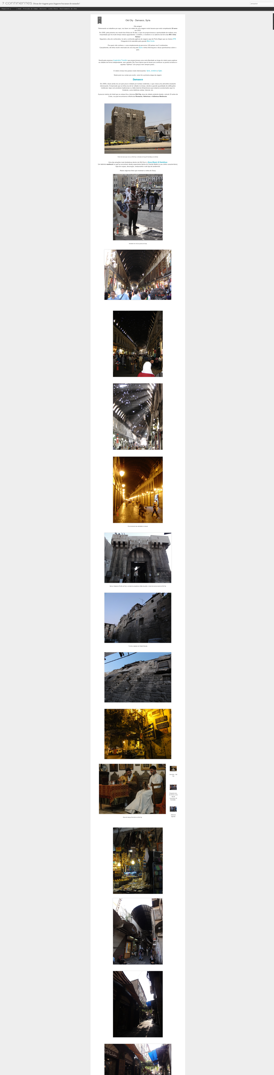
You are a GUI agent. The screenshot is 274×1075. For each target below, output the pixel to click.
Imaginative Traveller (120, 60)
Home (19, 9)
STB (174, 39)
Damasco (138, 79)
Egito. (160, 71)
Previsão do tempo (30, 9)
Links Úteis (53, 9)
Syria (141, 47)
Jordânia (154, 71)
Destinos (43, 9)
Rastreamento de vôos (68, 9)
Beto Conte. (151, 41)
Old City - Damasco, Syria (138, 20)
